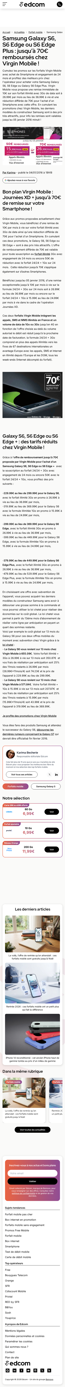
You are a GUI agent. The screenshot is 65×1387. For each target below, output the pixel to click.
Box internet (12, 1241)
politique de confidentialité (23, 1193)
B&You (9, 1307)
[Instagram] (35, 1370)
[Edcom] (32, 4)
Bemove (49, 1379)
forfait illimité (42, 254)
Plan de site (12, 1357)
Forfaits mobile (15, 786)
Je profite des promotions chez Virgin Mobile (29, 715)
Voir (52, 811)
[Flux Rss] (49, 1370)
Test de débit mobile (17, 1251)
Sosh (8, 1312)
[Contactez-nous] (59, 4)
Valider (32, 1181)
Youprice (10, 1318)
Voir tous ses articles (21, 774)
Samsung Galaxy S (45, 786)
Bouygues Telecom (16, 1275)
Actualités (19, 32)
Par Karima (9, 172)
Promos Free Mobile (17, 1230)
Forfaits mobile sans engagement (24, 1225)
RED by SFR (12, 1301)
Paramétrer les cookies (18, 1341)
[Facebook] (21, 1370)
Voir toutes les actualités (32, 1129)
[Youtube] (28, 1370)
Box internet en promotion (20, 1219)
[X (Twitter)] (49, 774)
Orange (9, 1280)
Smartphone (12, 1246)
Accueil (6, 32)
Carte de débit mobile (18, 1257)
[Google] (7, 1370)
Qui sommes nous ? (16, 1346)
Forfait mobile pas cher (18, 1214)
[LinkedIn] (56, 774)
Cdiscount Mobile (15, 1291)
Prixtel (8, 1296)
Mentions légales (15, 1330)
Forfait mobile (35, 32)
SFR (7, 1285)
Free (7, 1269)
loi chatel (8, 644)
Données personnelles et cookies (24, 1336)
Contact (9, 1352)
